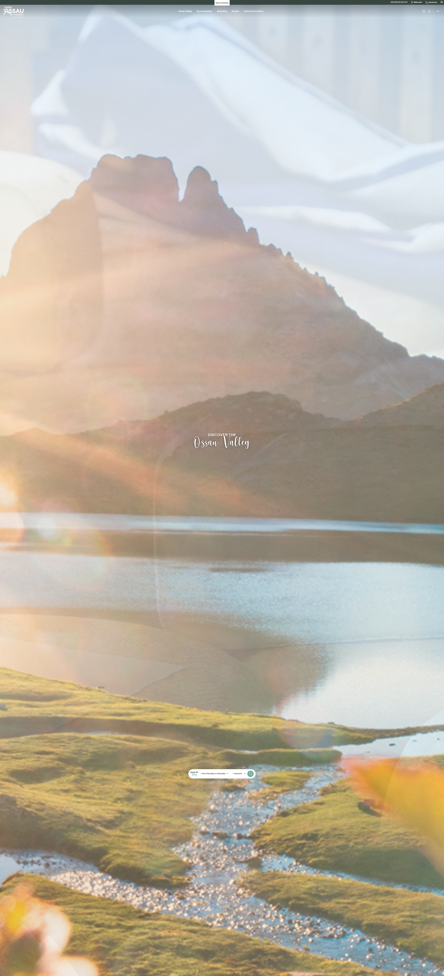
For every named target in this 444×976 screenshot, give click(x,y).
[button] (423, 11)
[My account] (429, 11)
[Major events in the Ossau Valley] (222, 488)
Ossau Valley (222, 442)
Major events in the (222, 434)
